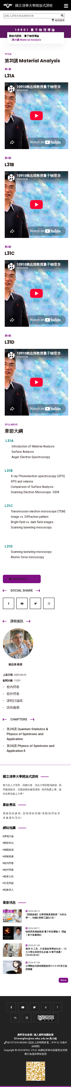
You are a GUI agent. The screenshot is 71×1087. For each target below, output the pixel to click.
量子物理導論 (31, 36)
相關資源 (9, 849)
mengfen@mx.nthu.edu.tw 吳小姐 (37, 1038)
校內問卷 (13, 687)
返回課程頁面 (19, 578)
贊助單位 (9, 842)
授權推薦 (9, 856)
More (63, 980)
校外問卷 (13, 694)
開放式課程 (15, 36)
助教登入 (9, 889)
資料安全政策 (24, 1034)
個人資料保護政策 (44, 1034)
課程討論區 (15, 700)
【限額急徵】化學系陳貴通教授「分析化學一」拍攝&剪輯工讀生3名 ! (46, 916)
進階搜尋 (59, 20)
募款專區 (9, 804)
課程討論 (9, 836)
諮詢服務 (13, 707)
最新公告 (9, 876)
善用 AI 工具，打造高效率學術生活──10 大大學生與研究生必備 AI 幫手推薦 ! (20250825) (46, 952)
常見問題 (9, 883)
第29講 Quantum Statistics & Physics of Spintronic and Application (27, 734)
